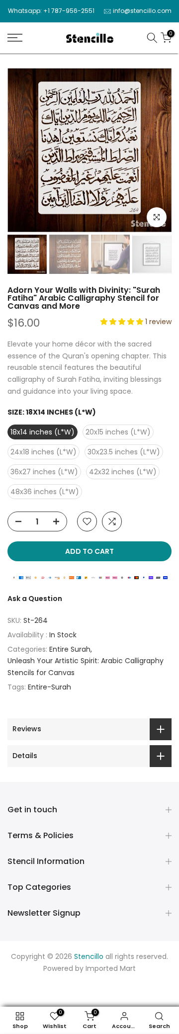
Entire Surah (69, 649)
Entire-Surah (49, 687)
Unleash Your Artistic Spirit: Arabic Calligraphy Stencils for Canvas (85, 667)
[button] (122, 322)
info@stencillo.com (142, 10)
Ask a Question (34, 598)
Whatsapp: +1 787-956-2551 (51, 10)
